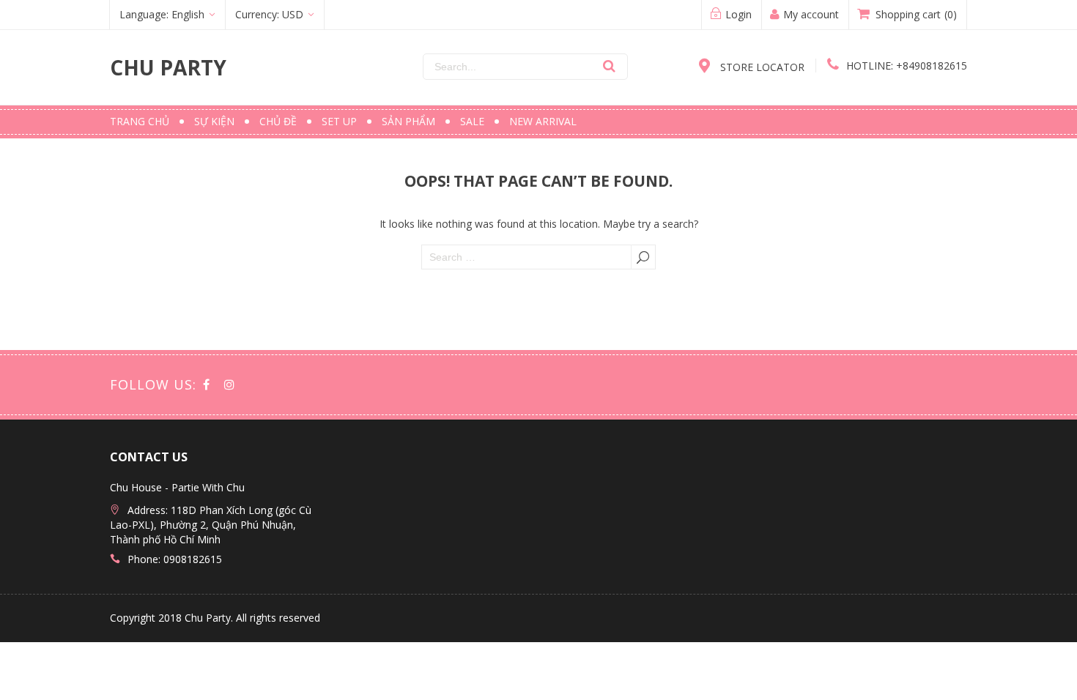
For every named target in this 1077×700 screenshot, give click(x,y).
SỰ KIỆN (214, 121)
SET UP (339, 121)
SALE (472, 121)
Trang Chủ (139, 121)
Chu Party (168, 67)
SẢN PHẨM (408, 121)
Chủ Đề (278, 121)
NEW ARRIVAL (543, 121)
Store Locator (760, 67)
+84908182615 (906, 65)
